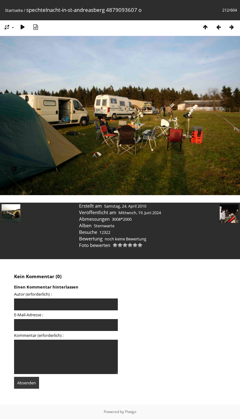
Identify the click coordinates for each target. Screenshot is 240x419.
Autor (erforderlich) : (33, 294)
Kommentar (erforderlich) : (38, 335)
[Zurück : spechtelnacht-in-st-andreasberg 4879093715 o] (218, 27)
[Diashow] (22, 27)
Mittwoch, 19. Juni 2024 (139, 212)
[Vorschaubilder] (205, 27)
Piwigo (130, 411)
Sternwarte (104, 226)
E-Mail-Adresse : (28, 315)
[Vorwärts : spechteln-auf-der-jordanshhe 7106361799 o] (231, 27)
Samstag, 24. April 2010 (125, 206)
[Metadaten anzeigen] (35, 27)
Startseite (14, 10)
